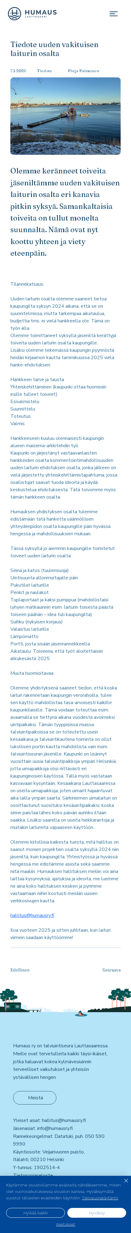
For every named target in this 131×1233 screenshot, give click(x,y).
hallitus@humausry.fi (64, 1120)
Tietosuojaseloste (33, 1175)
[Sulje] (122, 1184)
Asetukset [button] (65, 1224)
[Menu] (113, 13)
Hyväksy (97, 1212)
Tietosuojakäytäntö (100, 1197)
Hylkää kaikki (35, 1212)
